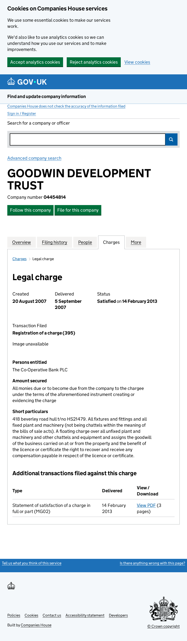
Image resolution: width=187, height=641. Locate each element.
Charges (19, 258)
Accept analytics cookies (35, 62)
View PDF (146, 505)
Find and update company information (46, 96)
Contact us (52, 615)
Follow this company (30, 210)
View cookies (137, 62)
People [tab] (85, 242)
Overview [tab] (21, 242)
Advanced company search (34, 158)
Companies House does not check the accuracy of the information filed (66, 106)
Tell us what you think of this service (31, 563)
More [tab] (136, 242)
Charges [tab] (111, 242)
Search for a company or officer (38, 123)
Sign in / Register (21, 113)
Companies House (36, 625)
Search (171, 139)
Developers (118, 615)
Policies (13, 615)
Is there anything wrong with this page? (152, 563)
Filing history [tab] (54, 242)
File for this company (78, 210)
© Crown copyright (163, 626)
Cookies (31, 615)
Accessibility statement (84, 615)
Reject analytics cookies (94, 62)
